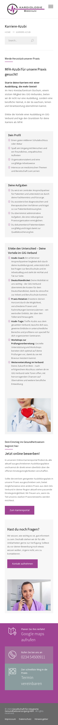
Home (7, 32)
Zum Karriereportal (19, 510)
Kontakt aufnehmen (22, 563)
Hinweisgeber (41, 719)
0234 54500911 (33, 657)
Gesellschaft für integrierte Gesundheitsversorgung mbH (22, 710)
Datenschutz (25, 719)
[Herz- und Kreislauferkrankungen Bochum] (26, 9)
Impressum (10, 719)
